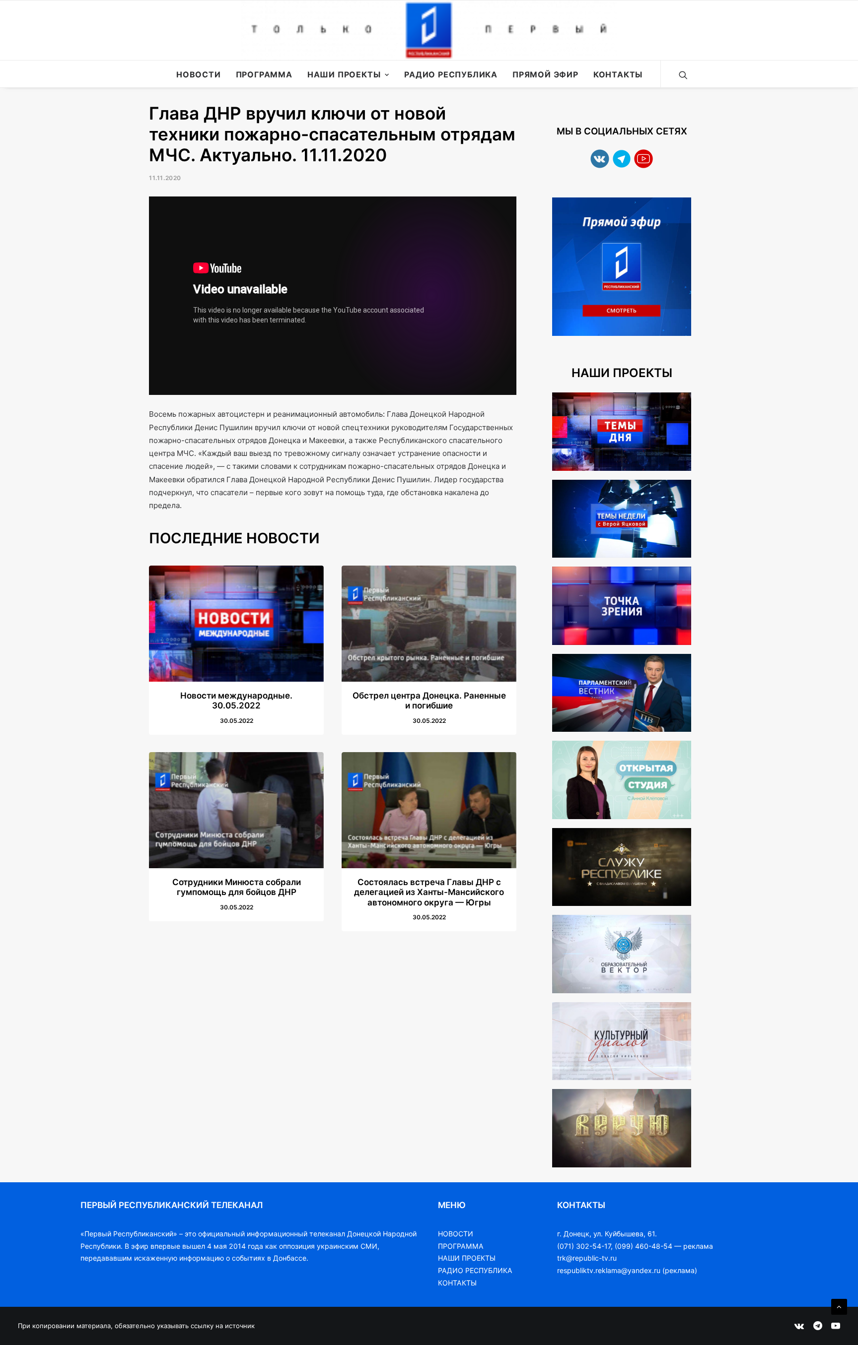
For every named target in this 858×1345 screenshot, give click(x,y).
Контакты (618, 74)
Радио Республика (451, 74)
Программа (264, 74)
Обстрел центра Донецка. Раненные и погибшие (429, 700)
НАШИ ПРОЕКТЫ (467, 1258)
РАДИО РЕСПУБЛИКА (475, 1270)
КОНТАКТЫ (457, 1283)
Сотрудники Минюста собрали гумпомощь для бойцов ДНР (236, 887)
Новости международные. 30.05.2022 (236, 700)
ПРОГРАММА (461, 1246)
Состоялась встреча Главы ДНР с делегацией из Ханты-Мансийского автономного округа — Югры (429, 892)
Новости (198, 74)
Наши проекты (344, 74)
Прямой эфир (545, 74)
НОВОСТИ (455, 1233)
